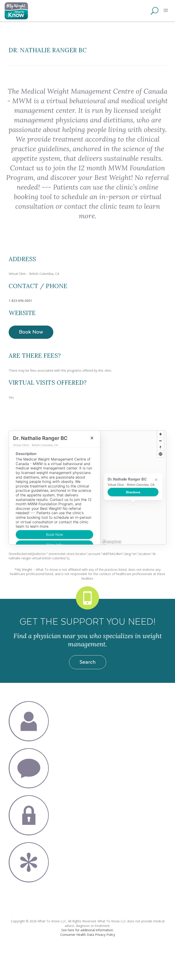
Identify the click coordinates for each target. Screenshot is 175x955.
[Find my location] (160, 454)
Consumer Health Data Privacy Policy (87, 934)
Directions (133, 492)
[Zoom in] (160, 434)
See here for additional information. (87, 930)
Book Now (31, 331)
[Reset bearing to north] (160, 447)
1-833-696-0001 (20, 300)
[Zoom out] (160, 440)
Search (88, 662)
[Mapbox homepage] (112, 542)
